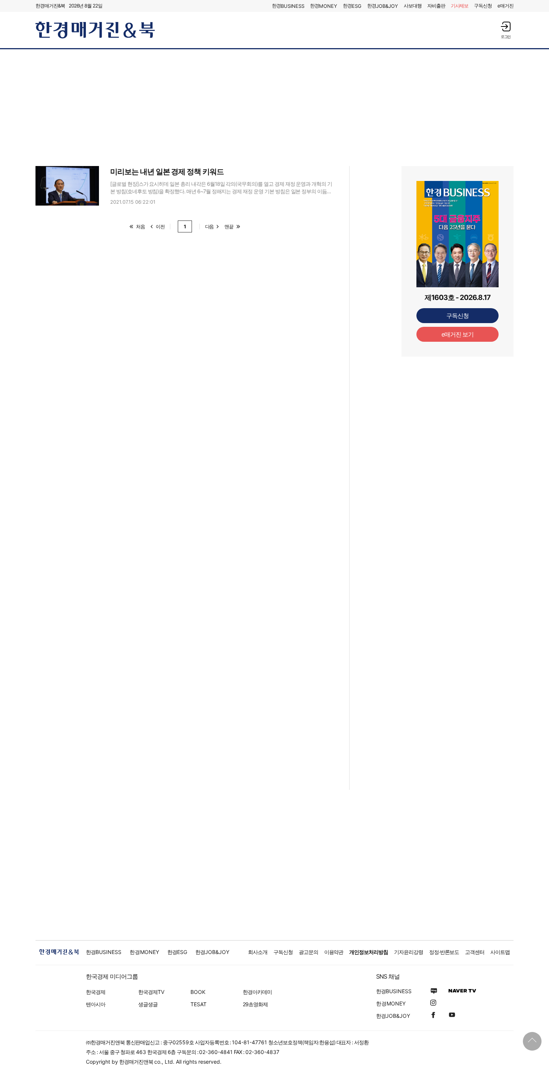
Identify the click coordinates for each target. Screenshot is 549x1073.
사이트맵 (500, 952)
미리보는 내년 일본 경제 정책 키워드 (167, 171)
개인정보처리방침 (368, 952)
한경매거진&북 (50, 6)
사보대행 (413, 6)
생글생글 (148, 1004)
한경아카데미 (257, 992)
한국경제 (95, 992)
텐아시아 (95, 1004)
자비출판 (436, 6)
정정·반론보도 (444, 952)
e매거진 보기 (457, 334)
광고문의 (308, 952)
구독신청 (483, 6)
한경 (288, 6)
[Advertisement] (274, 107)
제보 (460, 6)
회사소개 (257, 952)
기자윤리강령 (408, 952)
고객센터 (474, 952)
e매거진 (505, 6)
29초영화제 (255, 1004)
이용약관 (334, 952)
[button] (506, 30)
